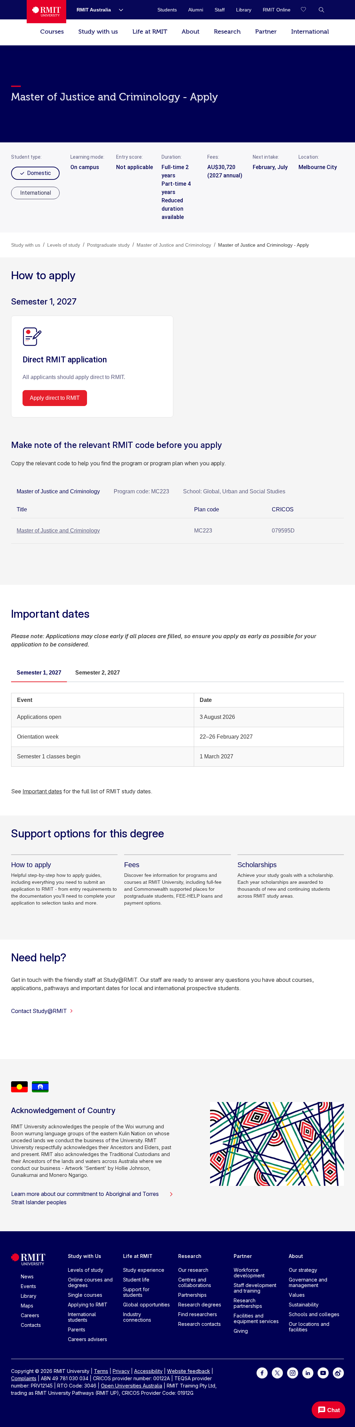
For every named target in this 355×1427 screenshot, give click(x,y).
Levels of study (85, 1270)
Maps (27, 1306)
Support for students (136, 1292)
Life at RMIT (149, 31)
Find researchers (197, 1314)
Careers (30, 1315)
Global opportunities (146, 1304)
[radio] (35, 193)
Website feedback (188, 1371)
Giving (241, 1331)
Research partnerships (248, 1303)
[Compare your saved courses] (307, 10)
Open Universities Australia (131, 1386)
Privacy (121, 1371)
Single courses (85, 1295)
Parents (76, 1329)
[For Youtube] (323, 1372)
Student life (136, 1280)
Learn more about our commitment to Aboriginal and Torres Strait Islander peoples (85, 1198)
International (310, 31)
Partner (266, 31)
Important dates (42, 791)
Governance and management (308, 1282)
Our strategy (303, 1270)
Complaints (23, 1378)
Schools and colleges (314, 1314)
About (190, 31)
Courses (52, 31)
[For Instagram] (292, 1372)
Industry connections (137, 1317)
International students (82, 1317)
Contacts (31, 1325)
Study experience (143, 1270)
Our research (193, 1270)
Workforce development (249, 1272)
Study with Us (84, 1256)
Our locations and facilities (309, 1326)
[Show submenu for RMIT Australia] (118, 10)
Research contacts (199, 1324)
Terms (101, 1371)
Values (297, 1295)
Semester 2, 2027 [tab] (97, 673)
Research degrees (199, 1304)
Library (28, 1296)
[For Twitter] (277, 1372)
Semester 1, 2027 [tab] (39, 673)
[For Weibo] (338, 1372)
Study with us (98, 31)
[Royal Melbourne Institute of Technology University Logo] (46, 11)
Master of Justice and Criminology (58, 531)
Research (227, 31)
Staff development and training (255, 1288)
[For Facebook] (262, 1372)
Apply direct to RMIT (55, 398)
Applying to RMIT (87, 1304)
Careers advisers (87, 1339)
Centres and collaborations (194, 1282)
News (27, 1276)
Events (28, 1286)
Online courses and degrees (90, 1282)
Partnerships (192, 1295)
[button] (321, 10)
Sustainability (304, 1304)
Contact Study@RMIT (39, 1010)
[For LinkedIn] (307, 1372)
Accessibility (148, 1371)
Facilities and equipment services (256, 1318)
